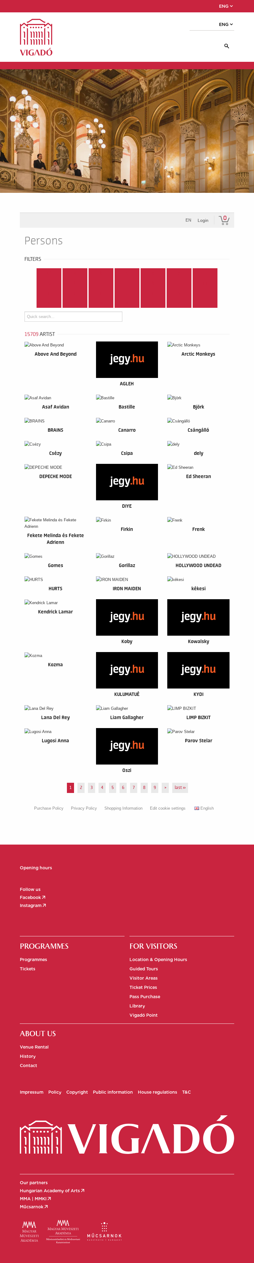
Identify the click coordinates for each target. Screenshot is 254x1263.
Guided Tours (143, 968)
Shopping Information (123, 808)
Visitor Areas (143, 978)
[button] (48, 6)
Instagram (33, 905)
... (205, 303)
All (49, 273)
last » (180, 787)
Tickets (27, 968)
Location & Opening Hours (158, 959)
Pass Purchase (144, 996)
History (28, 1056)
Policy (54, 1092)
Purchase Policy (49, 808)
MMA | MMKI (36, 1198)
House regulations (157, 1092)
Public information (113, 1092)
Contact (28, 1065)
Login (203, 220)
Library (137, 1005)
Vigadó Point (143, 1015)
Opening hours (36, 867)
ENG (226, 6)
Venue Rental (34, 1047)
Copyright (77, 1092)
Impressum (31, 1092)
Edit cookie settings (168, 808)
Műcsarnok (34, 1206)
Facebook (33, 897)
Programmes (33, 959)
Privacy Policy (84, 808)
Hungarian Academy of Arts (52, 1190)
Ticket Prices (143, 987)
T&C (186, 1092)
